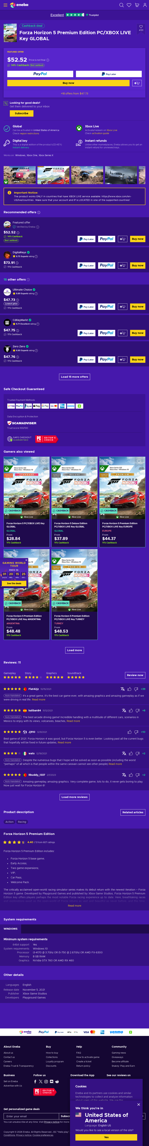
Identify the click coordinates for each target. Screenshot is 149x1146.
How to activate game (87, 1057)
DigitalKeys (19, 252)
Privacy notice (51, 1122)
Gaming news (119, 1053)
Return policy (83, 1066)
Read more (74, 906)
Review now (135, 675)
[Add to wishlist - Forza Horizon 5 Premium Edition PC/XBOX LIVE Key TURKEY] (91, 555)
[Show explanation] (36, 256)
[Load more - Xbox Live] (79, 128)
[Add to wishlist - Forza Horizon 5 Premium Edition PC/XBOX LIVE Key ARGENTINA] (43, 555)
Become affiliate (120, 1061)
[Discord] (51, 1081)
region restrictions (29, 133)
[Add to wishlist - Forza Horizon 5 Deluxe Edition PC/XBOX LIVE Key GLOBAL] (91, 462)
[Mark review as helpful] (129, 689)
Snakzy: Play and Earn (123, 1066)
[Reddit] (57, 1081)
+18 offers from (74, 93)
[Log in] (145, 5)
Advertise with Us (13, 1086)
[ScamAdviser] (21, 423)
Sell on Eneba (11, 1081)
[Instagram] (46, 1081)
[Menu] (5, 5)
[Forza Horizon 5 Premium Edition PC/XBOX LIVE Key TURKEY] (74, 575)
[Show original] (122, 689)
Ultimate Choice (22, 290)
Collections (52, 1057)
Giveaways (117, 1057)
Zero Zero (19, 346)
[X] (41, 1081)
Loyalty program (55, 1061)
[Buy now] (40, 74)
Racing (22, 822)
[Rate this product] (15, 842)
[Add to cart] (137, 83)
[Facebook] (35, 1081)
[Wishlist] (129, 5)
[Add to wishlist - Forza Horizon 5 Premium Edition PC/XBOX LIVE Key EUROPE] (139, 462)
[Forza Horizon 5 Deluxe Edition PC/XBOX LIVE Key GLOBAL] (74, 483)
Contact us (9, 1057)
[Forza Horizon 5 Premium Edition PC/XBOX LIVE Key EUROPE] (122, 483)
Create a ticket (83, 1061)
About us (8, 1053)
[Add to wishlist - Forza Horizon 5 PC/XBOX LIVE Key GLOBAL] (43, 462)
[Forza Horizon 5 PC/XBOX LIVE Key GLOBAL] (26, 483)
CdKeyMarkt (20, 320)
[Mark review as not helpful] (136, 689)
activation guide (100, 133)
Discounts (51, 1066)
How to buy (52, 1053)
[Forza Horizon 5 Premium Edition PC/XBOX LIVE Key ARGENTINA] (26, 634)
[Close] (139, 1105)
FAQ (78, 1053)
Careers (8, 1061)
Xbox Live (112, 130)
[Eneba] (19, 5)
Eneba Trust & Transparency (19, 1066)
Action (9, 822)
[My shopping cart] (137, 5)
